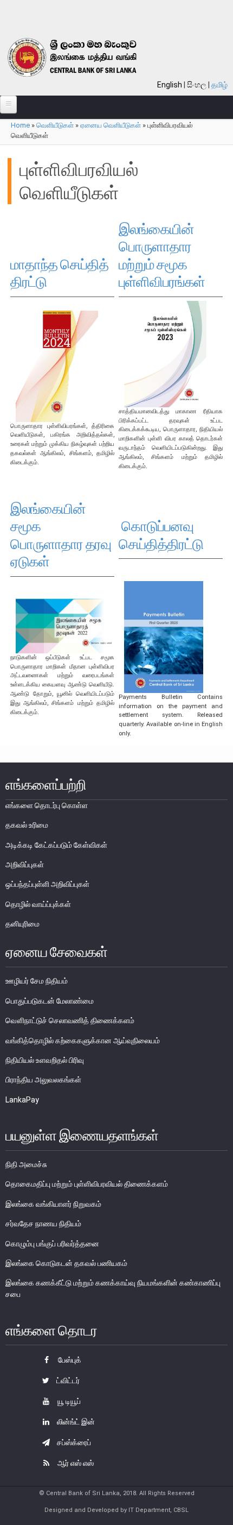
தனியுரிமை (22, 923)
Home (20, 125)
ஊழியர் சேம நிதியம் (36, 980)
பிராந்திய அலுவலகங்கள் (43, 1079)
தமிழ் (219, 84)
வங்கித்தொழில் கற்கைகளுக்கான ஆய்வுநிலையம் (82, 1040)
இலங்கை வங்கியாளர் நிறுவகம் (53, 1204)
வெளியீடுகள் (55, 125)
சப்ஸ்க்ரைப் (73, 1442)
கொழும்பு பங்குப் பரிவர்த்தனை (52, 1243)
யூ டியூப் (68, 1401)
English (169, 84)
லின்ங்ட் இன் (75, 1421)
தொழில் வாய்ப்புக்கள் (38, 904)
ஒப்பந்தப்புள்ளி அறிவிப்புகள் (47, 884)
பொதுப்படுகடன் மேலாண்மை (49, 1001)
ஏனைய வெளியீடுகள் (110, 125)
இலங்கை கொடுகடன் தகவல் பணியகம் (66, 1263)
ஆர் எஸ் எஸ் (75, 1463)
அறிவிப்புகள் (24, 864)
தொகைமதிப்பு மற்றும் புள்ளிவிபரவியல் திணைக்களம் (86, 1184)
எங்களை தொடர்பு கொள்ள (46, 805)
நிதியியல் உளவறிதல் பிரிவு (44, 1060)
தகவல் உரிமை (26, 825)
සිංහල (196, 84)
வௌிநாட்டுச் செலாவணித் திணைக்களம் (69, 1020)
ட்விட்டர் (67, 1380)
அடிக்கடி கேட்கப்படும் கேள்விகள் (56, 845)
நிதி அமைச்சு (26, 1164)
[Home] (84, 57)
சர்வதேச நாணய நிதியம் (43, 1223)
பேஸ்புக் (68, 1360)
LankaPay (22, 1099)
